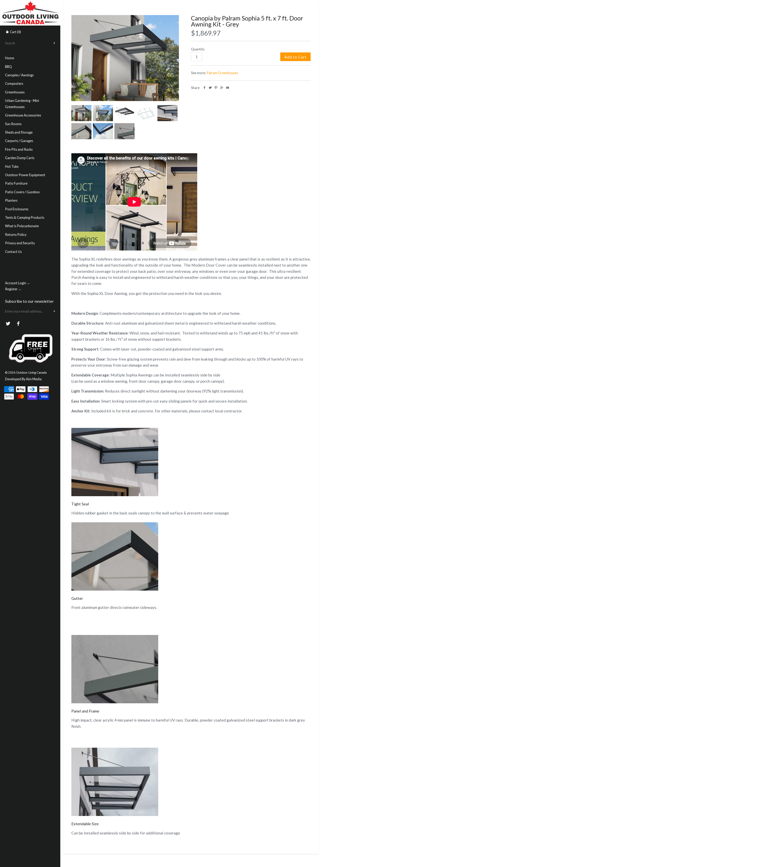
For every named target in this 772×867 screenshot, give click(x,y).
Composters (14, 83)
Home (9, 58)
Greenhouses (15, 92)
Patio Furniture (16, 183)
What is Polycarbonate (22, 226)
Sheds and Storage (19, 132)
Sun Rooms (13, 124)
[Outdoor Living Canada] (30, 3)
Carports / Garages (19, 141)
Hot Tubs (11, 166)
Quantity (198, 49)
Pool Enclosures (16, 209)
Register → (13, 289)
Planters (11, 200)
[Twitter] (8, 324)
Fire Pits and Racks (19, 149)
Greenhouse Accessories (23, 115)
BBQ (8, 67)
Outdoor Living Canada (31, 372)
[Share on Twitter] (210, 88)
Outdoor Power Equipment (25, 175)
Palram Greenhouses (222, 73)
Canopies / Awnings (19, 75)
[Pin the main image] (216, 88)
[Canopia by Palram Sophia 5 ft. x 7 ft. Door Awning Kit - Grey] (125, 58)
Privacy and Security (20, 243)
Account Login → (17, 283)
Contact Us (13, 252)
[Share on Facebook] (204, 88)
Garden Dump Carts (19, 158)
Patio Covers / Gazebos (22, 192)
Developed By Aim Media (23, 379)
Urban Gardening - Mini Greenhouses (22, 103)
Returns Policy (15, 234)
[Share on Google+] (222, 88)
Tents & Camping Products (24, 217)
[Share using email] (227, 88)
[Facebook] (18, 324)
